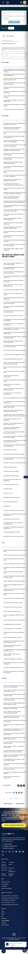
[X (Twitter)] (9, 851)
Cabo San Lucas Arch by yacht (9, 898)
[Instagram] (2, 851)
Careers (3, 922)
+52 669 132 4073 (7, 844)
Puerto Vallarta (4, 865)
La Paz (10, 864)
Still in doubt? (15, 798)
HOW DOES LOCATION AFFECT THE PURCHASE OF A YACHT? (20, 803)
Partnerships (5, 925)
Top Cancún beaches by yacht (9, 904)
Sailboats (4, 886)
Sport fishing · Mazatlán (8, 900)
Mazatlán (4, 868)
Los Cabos (11, 862)
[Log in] (21, 2)
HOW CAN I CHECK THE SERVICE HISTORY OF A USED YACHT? (8, 803)
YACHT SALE (9, 40)
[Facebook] (6, 851)
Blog (2, 914)
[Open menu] (3, 2)
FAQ (5, 40)
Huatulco (4, 870)
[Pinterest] (19, 851)
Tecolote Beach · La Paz (8, 902)
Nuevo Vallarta (4, 874)
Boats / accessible (6, 888)
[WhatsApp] (23, 851)
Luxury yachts (5, 882)
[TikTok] (13, 851)
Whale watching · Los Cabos (9, 895)
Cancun (3, 862)
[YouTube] (16, 851)
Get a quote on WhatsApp (15, 825)
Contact (3, 918)
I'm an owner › (5, 920)
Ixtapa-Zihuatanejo (12, 871)
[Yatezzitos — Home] (7, 2)
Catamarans (5, 884)
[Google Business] (2, 855)
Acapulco (11, 868)
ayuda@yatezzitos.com (10, 846)
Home (3, 40)
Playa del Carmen (11, 874)
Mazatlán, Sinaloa (8, 848)
